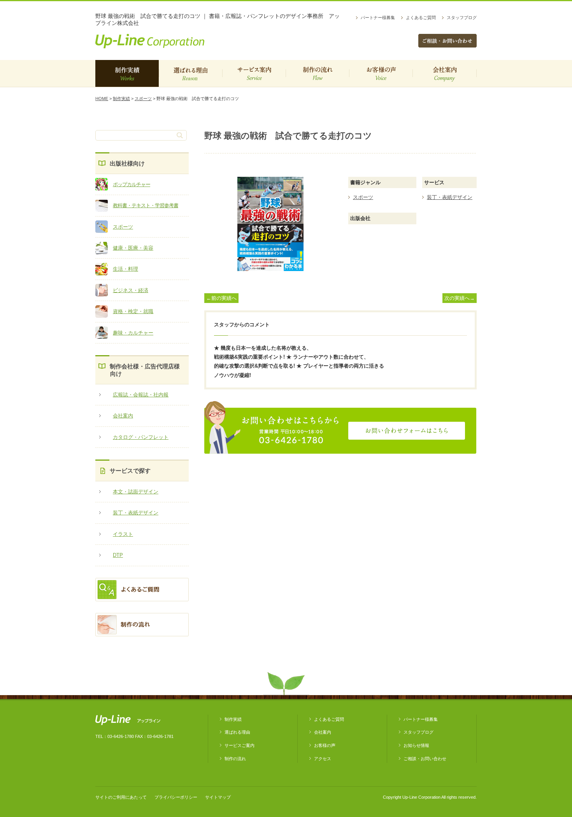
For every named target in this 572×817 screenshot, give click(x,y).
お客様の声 (380, 73)
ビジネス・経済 (130, 290)
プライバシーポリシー (175, 797)
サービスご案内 (254, 73)
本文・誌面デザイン (135, 492)
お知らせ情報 (416, 745)
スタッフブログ (462, 17)
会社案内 (444, 73)
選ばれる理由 (190, 73)
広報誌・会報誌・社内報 (140, 395)
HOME (101, 98)
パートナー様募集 (378, 17)
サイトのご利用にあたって (121, 797)
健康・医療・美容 (133, 248)
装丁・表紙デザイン (135, 513)
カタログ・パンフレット (140, 437)
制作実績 (127, 73)
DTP (118, 555)
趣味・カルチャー (133, 333)
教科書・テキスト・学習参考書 (145, 205)
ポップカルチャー (131, 184)
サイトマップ (218, 797)
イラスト (123, 534)
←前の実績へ (221, 298)
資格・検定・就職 (133, 311)
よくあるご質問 (421, 17)
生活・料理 (125, 269)
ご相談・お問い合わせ (425, 758)
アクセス (322, 758)
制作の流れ (317, 73)
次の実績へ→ (459, 298)
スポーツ (143, 98)
